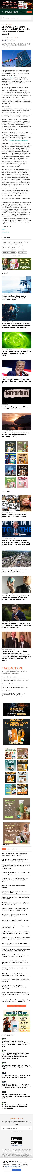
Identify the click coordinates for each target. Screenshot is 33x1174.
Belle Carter (11, 430)
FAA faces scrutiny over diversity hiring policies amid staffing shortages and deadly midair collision (16, 434)
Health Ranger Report (8, 1035)
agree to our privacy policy (13, 1166)
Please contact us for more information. (11, 696)
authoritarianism (15, 43)
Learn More (7, 1170)
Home (3, 24)
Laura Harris (11, 377)
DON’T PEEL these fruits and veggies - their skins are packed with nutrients (15, 944)
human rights (16, 44)
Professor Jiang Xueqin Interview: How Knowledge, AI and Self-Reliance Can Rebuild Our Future (16, 1096)
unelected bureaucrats (9, 45)
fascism (21, 43)
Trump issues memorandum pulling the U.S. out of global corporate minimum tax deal (16, 381)
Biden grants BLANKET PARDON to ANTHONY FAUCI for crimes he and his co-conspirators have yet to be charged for (16, 543)
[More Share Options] (13, 40)
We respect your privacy (16, 1131)
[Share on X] (11, 40)
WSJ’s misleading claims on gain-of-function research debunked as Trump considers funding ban (15, 298)
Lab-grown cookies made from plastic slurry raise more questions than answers (15, 920)
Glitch (24, 43)
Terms (13, 1150)
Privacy (9, 1150)
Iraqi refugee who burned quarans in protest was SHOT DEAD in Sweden (14, 515)
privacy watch (23, 44)
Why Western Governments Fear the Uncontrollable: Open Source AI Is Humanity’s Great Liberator (14, 987)
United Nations (18, 45)
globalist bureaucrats (15, 244)
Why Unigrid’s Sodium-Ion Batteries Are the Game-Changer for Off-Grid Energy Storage (16, 892)
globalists (10, 44)
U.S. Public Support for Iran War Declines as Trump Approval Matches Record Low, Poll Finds (15, 974)
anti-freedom (7, 43)
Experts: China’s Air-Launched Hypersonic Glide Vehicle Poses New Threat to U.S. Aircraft (15, 909)
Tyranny (28, 44)
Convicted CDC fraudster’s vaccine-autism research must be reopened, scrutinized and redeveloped (16, 938)
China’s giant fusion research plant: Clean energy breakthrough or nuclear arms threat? (16, 353)
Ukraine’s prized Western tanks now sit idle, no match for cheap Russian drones (14, 915)
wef (23, 45)
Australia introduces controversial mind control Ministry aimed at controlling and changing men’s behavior (16, 625)
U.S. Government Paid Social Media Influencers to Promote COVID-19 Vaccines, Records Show (15, 955)
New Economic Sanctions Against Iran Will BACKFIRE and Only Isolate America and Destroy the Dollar (15, 1106)
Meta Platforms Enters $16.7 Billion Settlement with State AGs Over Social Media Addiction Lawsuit (15, 879)
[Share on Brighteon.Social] (3, 40)
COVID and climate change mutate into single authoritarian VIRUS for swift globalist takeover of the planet (16, 597)
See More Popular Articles (16, 1006)
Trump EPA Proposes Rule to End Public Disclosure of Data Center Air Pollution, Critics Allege (16, 949)
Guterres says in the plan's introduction (18, 140)
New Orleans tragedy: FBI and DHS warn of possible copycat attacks (16, 408)
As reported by (8, 78)
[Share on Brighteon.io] (5, 40)
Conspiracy (9, 24)
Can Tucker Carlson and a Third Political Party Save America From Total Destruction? (16, 1076)
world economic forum (14, 255)
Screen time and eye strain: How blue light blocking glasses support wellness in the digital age (16, 1000)
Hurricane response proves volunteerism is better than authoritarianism (16, 571)
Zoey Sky (10, 404)
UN (2, 45)
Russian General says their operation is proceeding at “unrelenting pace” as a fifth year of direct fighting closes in (16, 866)
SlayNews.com (5, 232)
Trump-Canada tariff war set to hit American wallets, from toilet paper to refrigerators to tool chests (15, 962)
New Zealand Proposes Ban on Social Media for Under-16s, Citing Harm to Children (14, 854)
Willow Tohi (11, 321)
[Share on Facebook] (8, 40)
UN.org (3, 229)
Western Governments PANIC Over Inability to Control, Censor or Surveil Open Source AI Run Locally (16, 1066)
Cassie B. (11, 294)
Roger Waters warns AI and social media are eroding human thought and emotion (16, 873)
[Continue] (30, 1128)
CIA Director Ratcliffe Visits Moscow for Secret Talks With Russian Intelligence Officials (15, 860)
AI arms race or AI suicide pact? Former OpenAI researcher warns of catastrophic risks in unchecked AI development (16, 325)
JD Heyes (10, 37)
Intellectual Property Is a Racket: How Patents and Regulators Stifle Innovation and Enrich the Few (16, 932)
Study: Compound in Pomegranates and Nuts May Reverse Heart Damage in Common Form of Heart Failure (15, 994)
